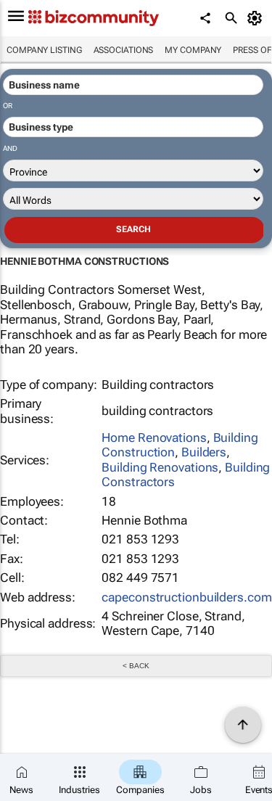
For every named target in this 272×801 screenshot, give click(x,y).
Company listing (44, 50)
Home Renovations (154, 437)
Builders (203, 452)
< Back (136, 666)
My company (193, 50)
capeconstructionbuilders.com (186, 597)
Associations (124, 50)
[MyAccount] (257, 18)
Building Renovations (160, 467)
